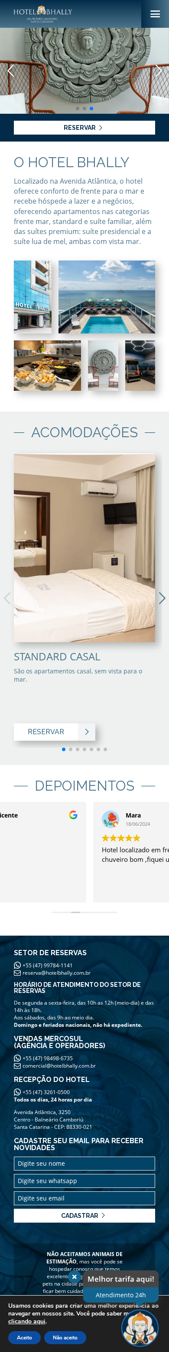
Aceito (24, 1337)
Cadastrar (79, 1215)
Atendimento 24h (121, 1295)
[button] (158, 71)
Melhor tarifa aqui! (121, 1279)
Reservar (80, 127)
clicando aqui (27, 1322)
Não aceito (65, 1337)
